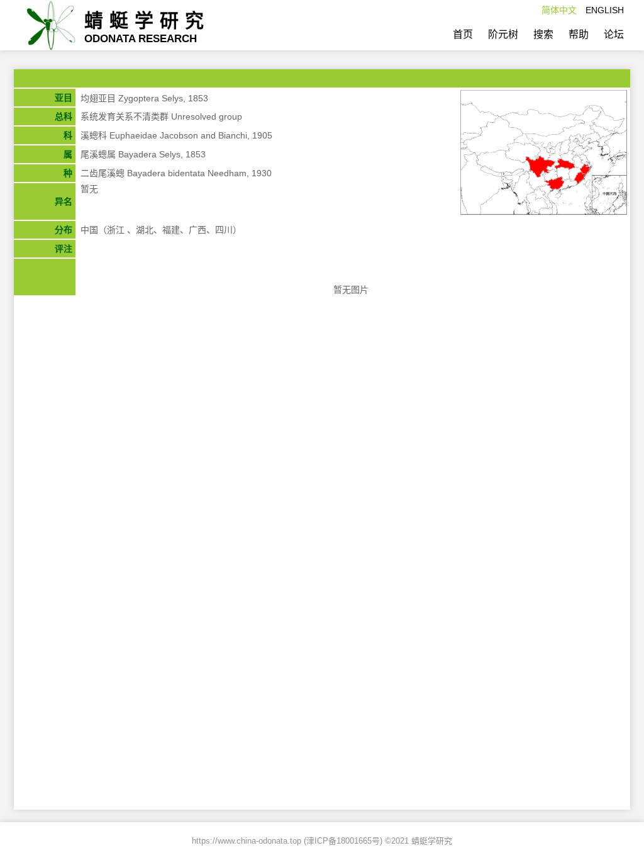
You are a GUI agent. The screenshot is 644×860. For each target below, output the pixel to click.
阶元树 (503, 34)
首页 (463, 34)
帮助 (579, 34)
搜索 (543, 34)
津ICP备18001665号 (343, 841)
